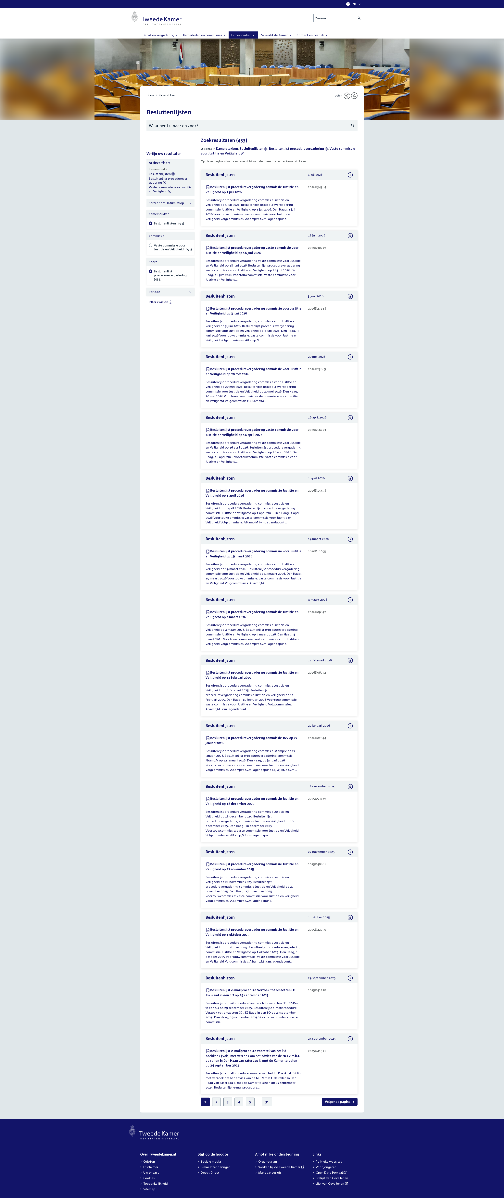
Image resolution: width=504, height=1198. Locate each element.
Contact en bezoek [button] (311, 35)
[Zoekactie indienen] (359, 18)
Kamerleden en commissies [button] (203, 35)
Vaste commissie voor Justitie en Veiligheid (170, 189)
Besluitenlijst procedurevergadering (296, 149)
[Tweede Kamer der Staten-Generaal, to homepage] (157, 18)
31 (267, 1102)
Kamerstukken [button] (241, 35)
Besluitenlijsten (251, 149)
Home (150, 95)
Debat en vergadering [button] (159, 35)
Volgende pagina (338, 1102)
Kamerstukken (167, 95)
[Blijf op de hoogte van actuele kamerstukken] (354, 95)
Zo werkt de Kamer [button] (274, 35)
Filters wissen (158, 302)
